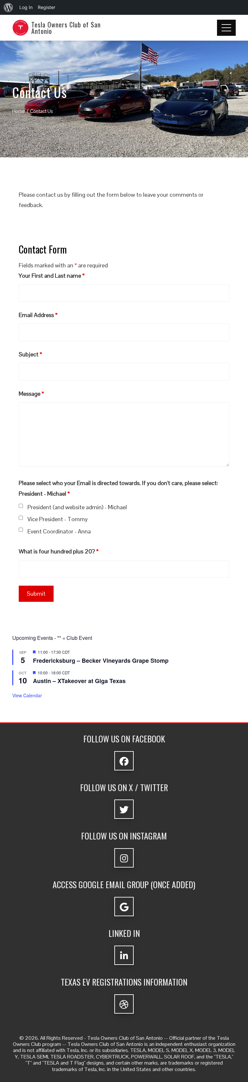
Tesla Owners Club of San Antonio (66, 27)
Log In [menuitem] (26, 7)
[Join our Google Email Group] (124, 906)
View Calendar (27, 695)
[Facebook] (124, 760)
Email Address (38, 315)
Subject (30, 354)
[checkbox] (21, 506)
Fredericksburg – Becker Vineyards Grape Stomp (101, 660)
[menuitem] (8, 7)
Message (31, 393)
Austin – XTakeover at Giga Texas (79, 681)
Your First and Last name (52, 275)
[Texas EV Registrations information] (124, 1004)
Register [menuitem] (46, 7)
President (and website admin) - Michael (77, 507)
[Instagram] (124, 858)
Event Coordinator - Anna (59, 531)
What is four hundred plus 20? (58, 551)
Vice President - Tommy (57, 519)
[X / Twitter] (124, 809)
